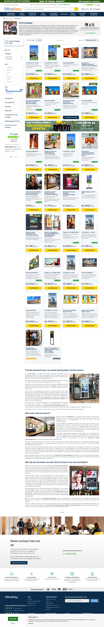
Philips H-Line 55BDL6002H (71, 232)
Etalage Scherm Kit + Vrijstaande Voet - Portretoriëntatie (50, 152)
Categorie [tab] (8, 53)
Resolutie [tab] (8, 106)
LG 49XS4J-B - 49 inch (51, 63)
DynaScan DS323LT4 (32, 272)
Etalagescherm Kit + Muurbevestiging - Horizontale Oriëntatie (51, 193)
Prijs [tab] (6, 87)
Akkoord (13, 619)
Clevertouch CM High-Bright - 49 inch (88, 311)
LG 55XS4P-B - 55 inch (50, 310)
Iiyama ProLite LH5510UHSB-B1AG (31, 348)
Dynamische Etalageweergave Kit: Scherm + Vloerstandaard (89, 64)
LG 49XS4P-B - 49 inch (88, 232)
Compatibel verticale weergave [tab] (11, 116)
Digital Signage (9, 18)
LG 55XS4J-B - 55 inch (32, 63)
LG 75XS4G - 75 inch (69, 151)
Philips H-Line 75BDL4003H (52, 272)
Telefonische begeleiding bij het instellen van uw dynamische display (33, 193)
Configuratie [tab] (9, 98)
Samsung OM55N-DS (32, 151)
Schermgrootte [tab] (9, 102)
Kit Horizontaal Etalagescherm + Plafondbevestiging (32, 233)
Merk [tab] (6, 64)
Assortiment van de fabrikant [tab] (11, 126)
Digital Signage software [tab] (12, 121)
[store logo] (12, 9)
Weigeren (30, 623)
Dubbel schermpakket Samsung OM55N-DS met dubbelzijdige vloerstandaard (51, 350)
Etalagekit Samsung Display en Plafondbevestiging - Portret (69, 194)
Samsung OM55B (87, 100)
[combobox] (51, 9)
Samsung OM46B (49, 100)
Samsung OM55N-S (68, 63)
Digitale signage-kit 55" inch (88, 192)
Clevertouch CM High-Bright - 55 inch (69, 311)
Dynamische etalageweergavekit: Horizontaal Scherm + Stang (88, 153)
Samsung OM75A (31, 310)
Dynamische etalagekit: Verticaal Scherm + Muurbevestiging (33, 102)
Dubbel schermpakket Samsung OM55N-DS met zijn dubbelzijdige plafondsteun (51, 234)
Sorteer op (81, 40)
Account (86, 9)
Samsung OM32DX (87, 272)
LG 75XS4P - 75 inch (69, 272)
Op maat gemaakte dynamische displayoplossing (68, 102)
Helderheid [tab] (8, 110)
